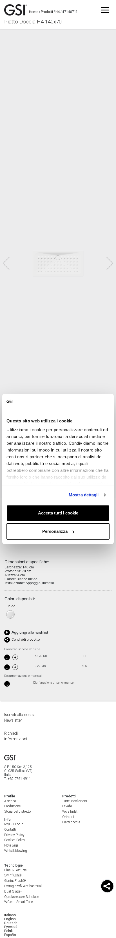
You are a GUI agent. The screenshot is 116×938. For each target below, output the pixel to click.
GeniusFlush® (15, 881)
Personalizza (55, 531)
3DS (84, 666)
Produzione (12, 806)
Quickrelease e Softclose (21, 897)
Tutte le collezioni (74, 801)
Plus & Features (15, 870)
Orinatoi (68, 817)
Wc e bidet (69, 811)
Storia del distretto (17, 811)
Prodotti (47, 12)
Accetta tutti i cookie (58, 513)
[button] (109, 263)
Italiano (10, 915)
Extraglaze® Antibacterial (23, 886)
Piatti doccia (71, 822)
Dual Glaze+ (13, 891)
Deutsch (10, 923)
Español (10, 935)
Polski (9, 931)
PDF (84, 656)
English (10, 919)
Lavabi (67, 806)
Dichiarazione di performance (53, 682)
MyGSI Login (13, 824)
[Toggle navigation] (105, 10)
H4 (57, 12)
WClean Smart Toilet (19, 902)
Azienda (10, 801)
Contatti (10, 830)
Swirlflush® (13, 875)
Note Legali (12, 845)
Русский (10, 927)
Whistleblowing (15, 851)
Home (33, 12)
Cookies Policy (14, 840)
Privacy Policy (14, 835)
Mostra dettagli (84, 494)
